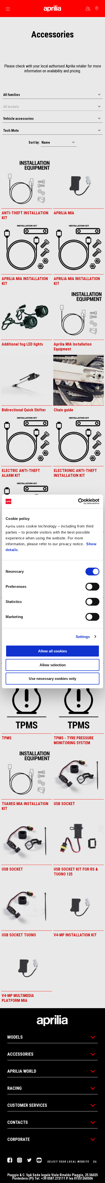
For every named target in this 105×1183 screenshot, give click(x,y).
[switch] (92, 587)
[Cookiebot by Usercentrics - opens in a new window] (78, 501)
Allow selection (53, 665)
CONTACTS (17, 1122)
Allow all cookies (52, 651)
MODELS (15, 1037)
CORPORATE (18, 1139)
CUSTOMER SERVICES (27, 1105)
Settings (83, 637)
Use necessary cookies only (52, 678)
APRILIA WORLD (21, 1071)
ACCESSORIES (20, 1054)
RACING (14, 1088)
